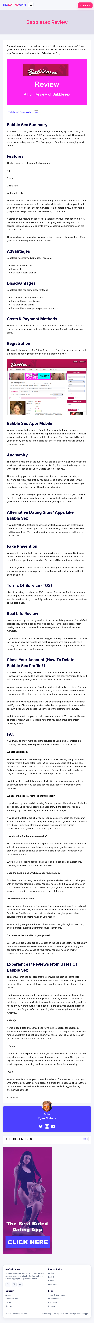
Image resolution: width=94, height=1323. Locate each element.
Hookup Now (85, 5)
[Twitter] (41, 1126)
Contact (9, 1306)
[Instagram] (47, 1126)
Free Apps (52, 1284)
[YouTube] (53, 1126)
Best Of (51, 1277)
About (8, 1295)
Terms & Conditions (56, 1295)
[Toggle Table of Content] (35, 112)
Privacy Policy (54, 1299)
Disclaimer (52, 1302)
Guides (51, 1281)
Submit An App (12, 1299)
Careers (9, 1302)
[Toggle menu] (31, 4)
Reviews (51, 1273)
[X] (8, 1284)
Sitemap (51, 1306)
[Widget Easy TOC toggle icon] (85, 1139)
